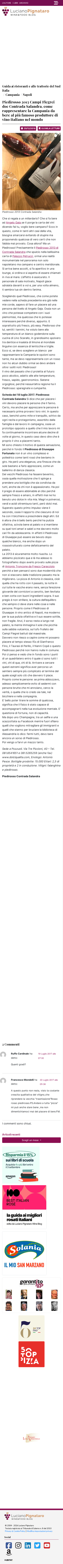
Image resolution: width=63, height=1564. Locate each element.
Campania (12, 95)
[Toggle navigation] (55, 3)
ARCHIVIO (23, 3)
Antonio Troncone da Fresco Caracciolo (30, 566)
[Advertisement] (31, 50)
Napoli (27, 95)
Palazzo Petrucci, (23, 256)
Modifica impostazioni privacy (39, 1531)
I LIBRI (15, 3)
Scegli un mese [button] (30, 1140)
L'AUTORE (6, 3)
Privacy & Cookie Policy (15, 1531)
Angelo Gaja (14, 222)
